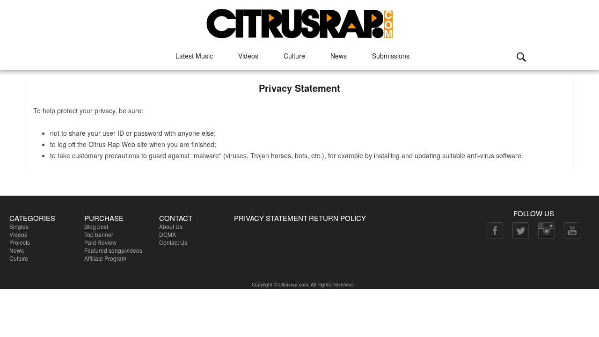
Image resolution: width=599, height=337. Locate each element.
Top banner (98, 234)
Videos (248, 55)
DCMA (167, 234)
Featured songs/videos (113, 250)
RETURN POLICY (337, 218)
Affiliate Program (105, 258)
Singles (19, 226)
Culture (294, 55)
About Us (171, 226)
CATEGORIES (32, 218)
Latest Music (194, 55)
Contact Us (173, 242)
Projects (19, 242)
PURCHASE (104, 218)
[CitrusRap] (299, 20)
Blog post (96, 226)
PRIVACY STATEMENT (270, 218)
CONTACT (175, 218)
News (338, 55)
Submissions (390, 55)
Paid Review (100, 242)
